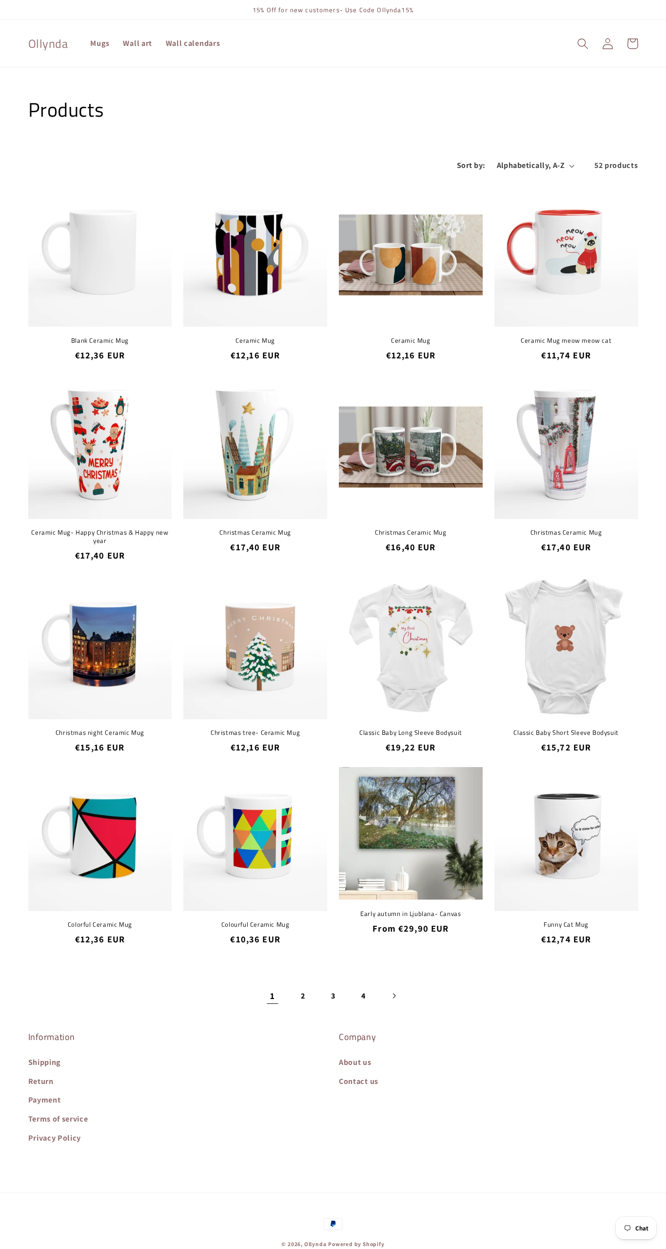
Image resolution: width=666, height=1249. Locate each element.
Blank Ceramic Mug (100, 340)
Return (41, 1081)
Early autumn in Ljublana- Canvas (410, 914)
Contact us (358, 1081)
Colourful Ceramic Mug (255, 924)
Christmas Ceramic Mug (255, 532)
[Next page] (393, 995)
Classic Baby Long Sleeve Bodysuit (410, 733)
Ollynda (315, 1244)
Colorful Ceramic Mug (100, 924)
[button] (583, 43)
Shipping (44, 1062)
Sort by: (471, 165)
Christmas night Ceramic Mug (100, 733)
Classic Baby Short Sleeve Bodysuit (565, 733)
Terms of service (58, 1119)
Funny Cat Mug (566, 924)
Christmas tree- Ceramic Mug (255, 733)
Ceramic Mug (255, 340)
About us (355, 1062)
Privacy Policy (54, 1138)
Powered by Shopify (356, 1244)
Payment (44, 1100)
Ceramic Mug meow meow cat (566, 340)
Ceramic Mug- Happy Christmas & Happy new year (99, 536)
